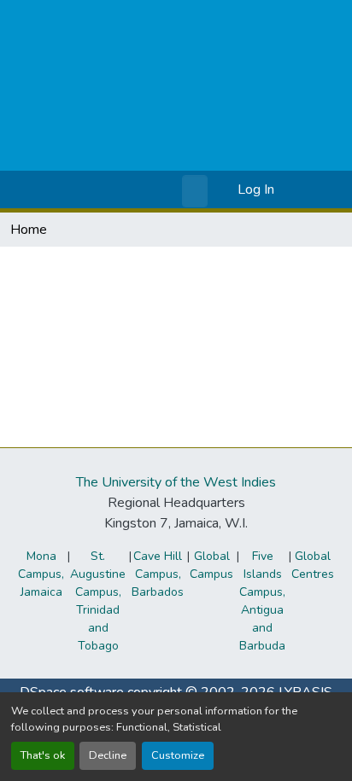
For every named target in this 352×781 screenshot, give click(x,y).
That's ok (43, 755)
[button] (197, 189)
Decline (107, 755)
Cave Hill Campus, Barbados (158, 574)
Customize (177, 755)
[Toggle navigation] (315, 189)
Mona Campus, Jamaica (41, 574)
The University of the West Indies (176, 482)
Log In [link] (256, 189)
